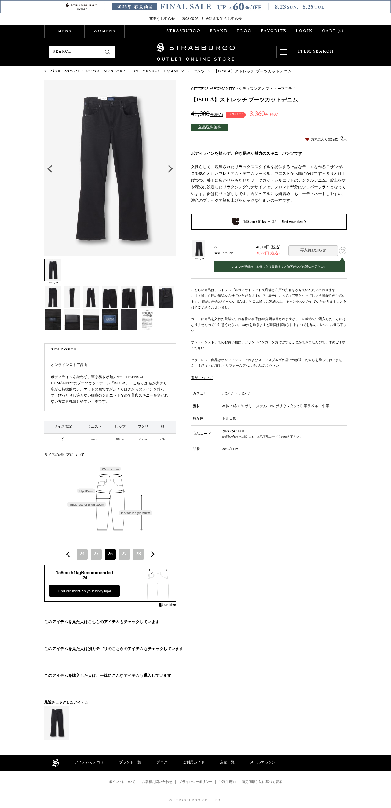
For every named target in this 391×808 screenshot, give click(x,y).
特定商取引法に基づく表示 (262, 782)
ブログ (161, 763)
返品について (202, 378)
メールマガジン (263, 763)
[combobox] (110, 554)
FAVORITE (274, 31)
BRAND (219, 31)
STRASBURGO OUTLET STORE (195, 52)
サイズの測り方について (64, 455)
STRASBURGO (183, 31)
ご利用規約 (227, 782)
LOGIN (304, 31)
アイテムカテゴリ (89, 763)
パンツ (227, 394)
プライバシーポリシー (195, 782)
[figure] (68, 554)
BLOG (244, 31)
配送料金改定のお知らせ (222, 19)
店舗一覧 (227, 763)
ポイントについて (122, 782)
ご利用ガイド (194, 763)
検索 (107, 52)
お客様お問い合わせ (157, 782)
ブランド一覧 (130, 763)
